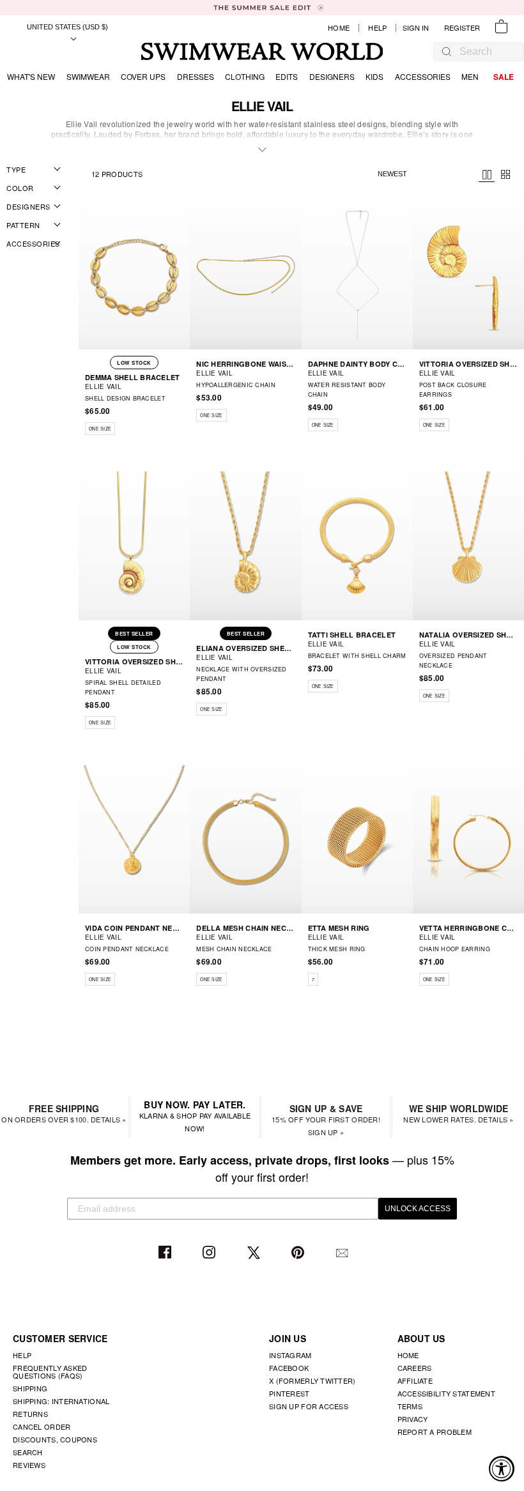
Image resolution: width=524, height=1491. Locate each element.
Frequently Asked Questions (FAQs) (50, 1371)
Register (462, 27)
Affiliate (415, 1380)
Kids (374, 76)
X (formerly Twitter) (312, 1380)
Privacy (412, 1419)
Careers (414, 1368)
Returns (30, 1414)
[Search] (446, 51)
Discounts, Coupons (55, 1439)
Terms (409, 1406)
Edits (286, 76)
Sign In (419, 27)
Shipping (30, 1388)
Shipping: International (61, 1401)
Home (339, 27)
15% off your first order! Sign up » (326, 1119)
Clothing (245, 76)
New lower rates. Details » (458, 1113)
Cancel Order (41, 1426)
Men (470, 76)
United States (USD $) (67, 27)
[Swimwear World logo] (262, 51)
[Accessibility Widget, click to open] (501, 1468)
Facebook (166, 1253)
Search (28, 1452)
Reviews (29, 1465)
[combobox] (485, 51)
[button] (182, 412)
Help (377, 27)
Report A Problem (434, 1431)
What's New (31, 76)
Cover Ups (143, 76)
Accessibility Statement (446, 1393)
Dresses (195, 76)
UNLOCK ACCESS (418, 1208)
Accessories (423, 76)
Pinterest (299, 1253)
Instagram (211, 1253)
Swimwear (88, 76)
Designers (332, 76)
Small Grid (506, 174)
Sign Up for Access (308, 1406)
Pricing (487, 174)
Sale (503, 76)
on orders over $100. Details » (63, 1113)
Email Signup (343, 1253)
